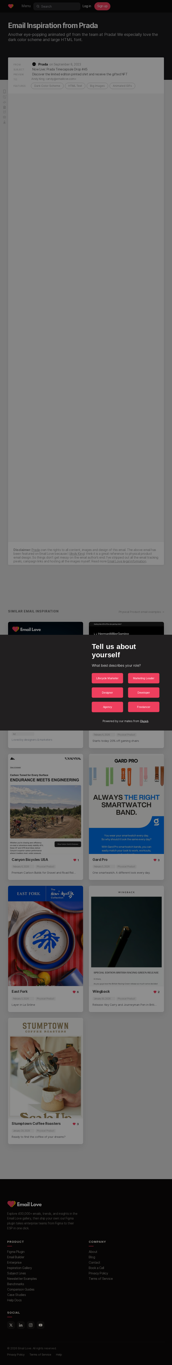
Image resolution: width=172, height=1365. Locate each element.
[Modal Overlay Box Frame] (86, 682)
